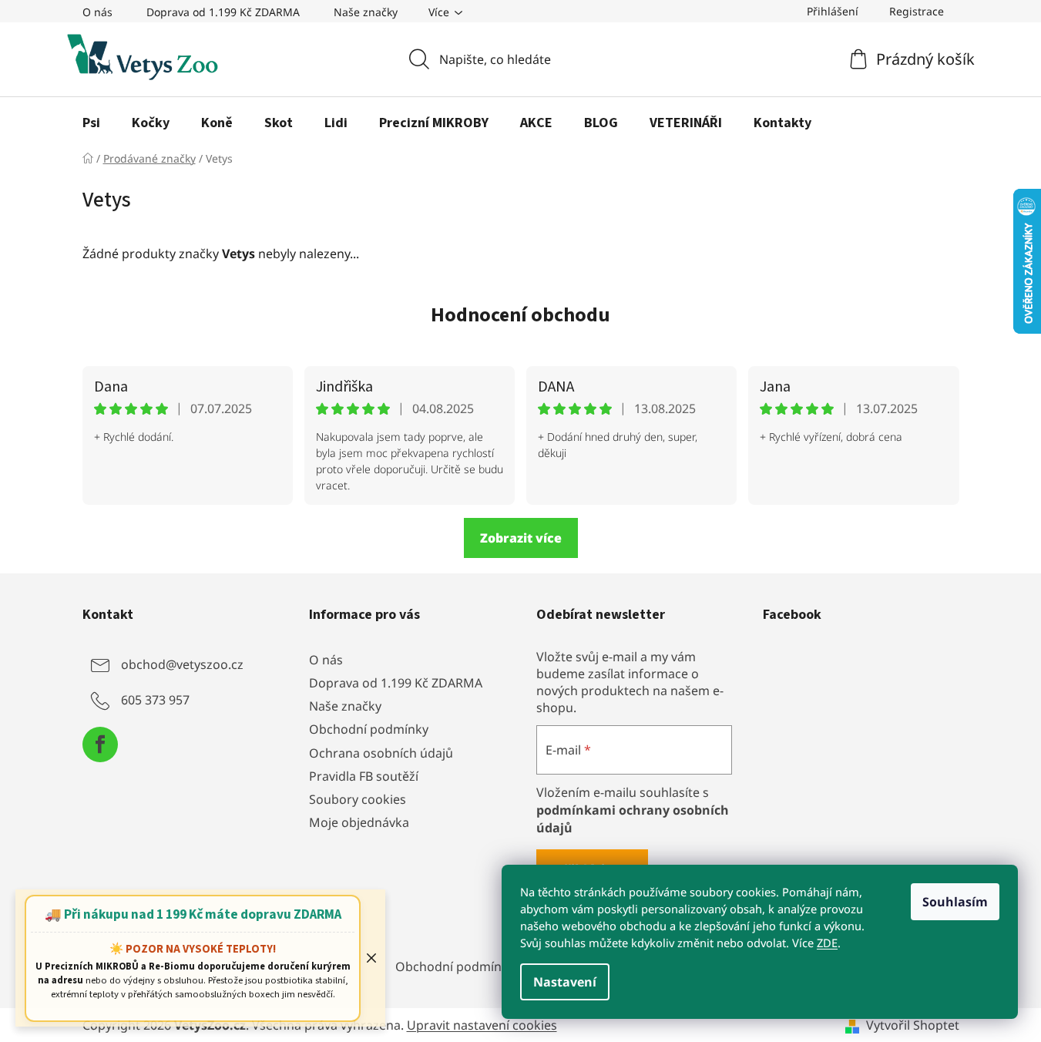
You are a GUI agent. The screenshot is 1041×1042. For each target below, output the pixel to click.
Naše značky (366, 12)
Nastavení (564, 981)
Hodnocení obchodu (520, 315)
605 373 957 (155, 699)
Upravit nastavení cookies (482, 1025)
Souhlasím (955, 901)
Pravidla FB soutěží (363, 776)
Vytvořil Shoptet (912, 1025)
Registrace (916, 11)
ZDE (827, 942)
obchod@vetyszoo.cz (182, 664)
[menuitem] (91, 123)
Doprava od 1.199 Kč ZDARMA (223, 12)
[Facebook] (100, 744)
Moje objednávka (359, 822)
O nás (97, 12)
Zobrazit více (521, 537)
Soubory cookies (357, 799)
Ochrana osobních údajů (381, 753)
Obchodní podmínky (368, 729)
